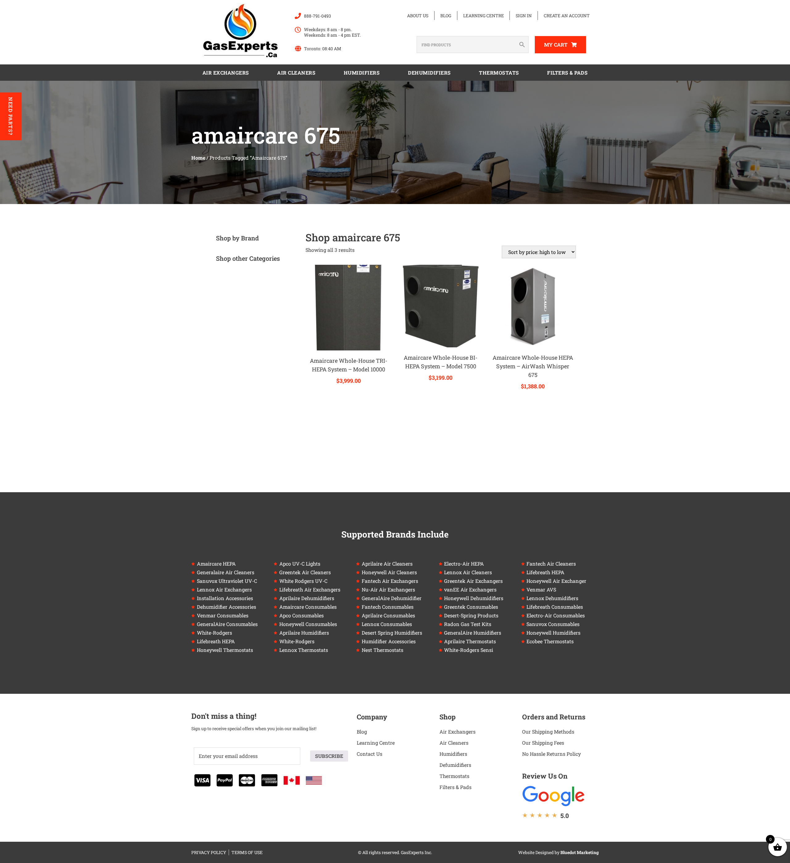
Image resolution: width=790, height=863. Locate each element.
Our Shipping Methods (548, 731)
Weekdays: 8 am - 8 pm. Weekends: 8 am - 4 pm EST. (332, 32)
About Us (417, 15)
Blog (445, 15)
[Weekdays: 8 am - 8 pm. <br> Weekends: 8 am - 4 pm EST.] (298, 30)
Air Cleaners (296, 72)
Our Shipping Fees (543, 742)
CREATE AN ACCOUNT (567, 15)
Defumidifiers (455, 765)
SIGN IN (524, 15)
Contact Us (369, 754)
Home (198, 157)
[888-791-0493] (298, 16)
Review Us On (545, 775)
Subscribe (329, 756)
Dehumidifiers (429, 72)
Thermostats (499, 72)
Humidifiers (362, 72)
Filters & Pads (567, 72)
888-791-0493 (317, 16)
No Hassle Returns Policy (551, 754)
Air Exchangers (225, 72)
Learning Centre (483, 15)
